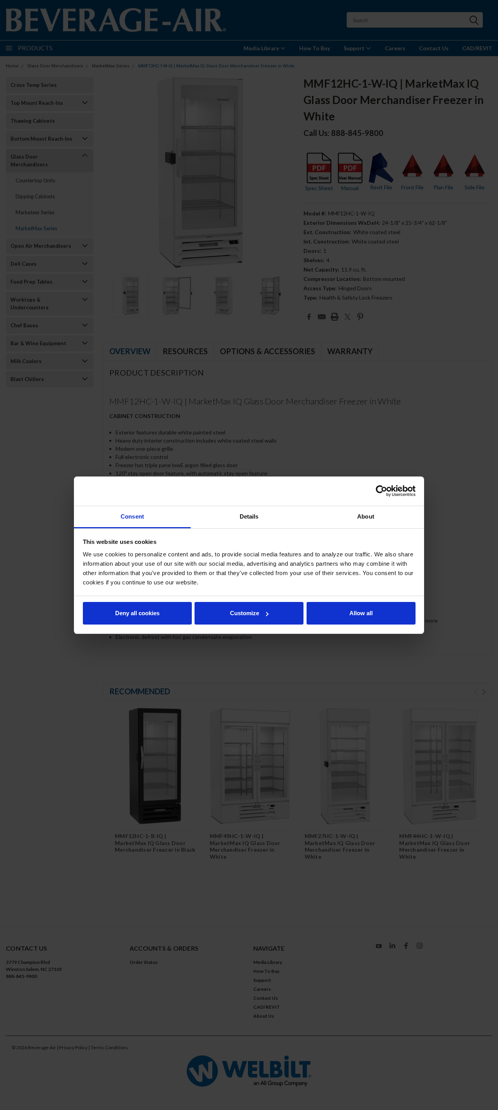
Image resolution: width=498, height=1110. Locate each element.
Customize (244, 613)
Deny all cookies (137, 613)
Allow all (361, 613)
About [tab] (365, 516)
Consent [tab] (132, 516)
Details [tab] (249, 516)
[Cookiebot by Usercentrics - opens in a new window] (381, 491)
